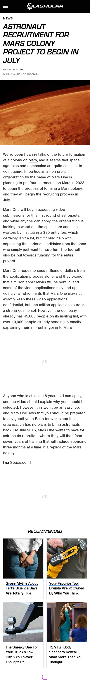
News (8, 18)
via (6, 462)
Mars (33, 160)
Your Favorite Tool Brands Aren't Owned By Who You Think (66, 588)
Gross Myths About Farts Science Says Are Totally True (22, 588)
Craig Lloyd (15, 69)
